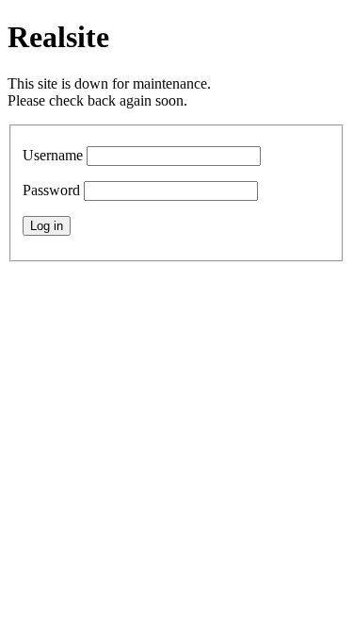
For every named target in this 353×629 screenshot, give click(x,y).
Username (53, 155)
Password (51, 190)
